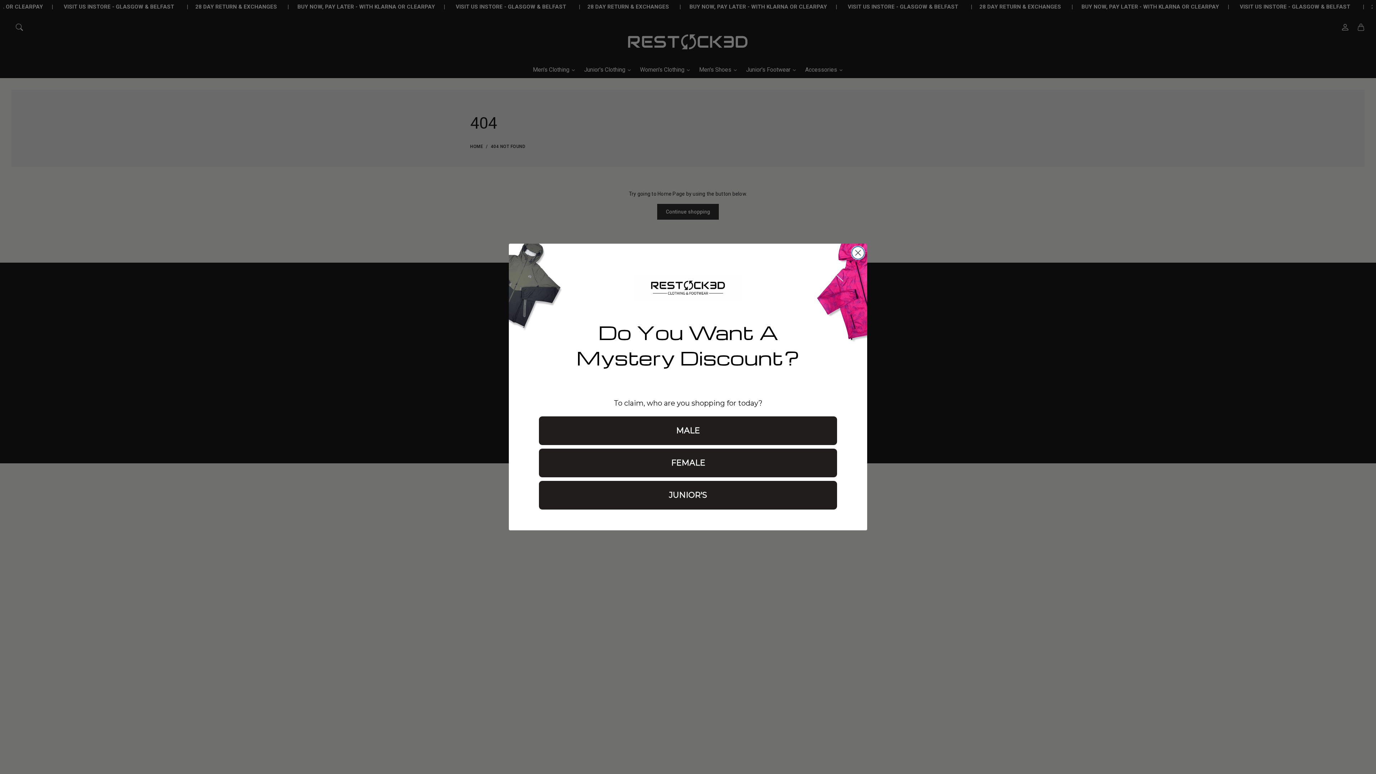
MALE (688, 430)
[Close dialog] (858, 253)
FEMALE (688, 463)
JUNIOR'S (688, 495)
